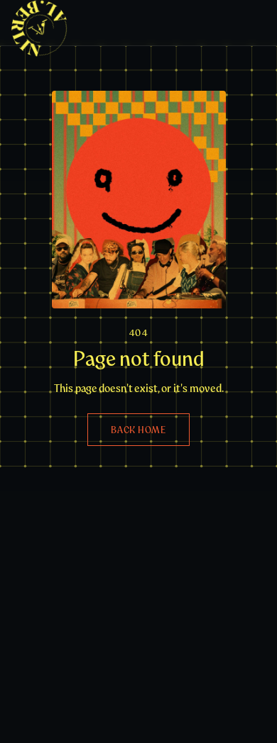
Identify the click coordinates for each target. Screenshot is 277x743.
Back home (138, 429)
